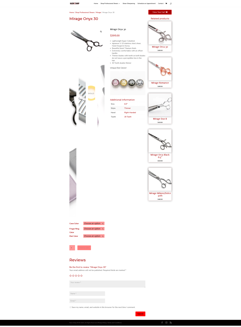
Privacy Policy (102, 323)
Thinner (127, 108)
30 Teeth (127, 117)
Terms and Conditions (115, 323)
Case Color (74, 223)
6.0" (125, 104)
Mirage (98, 12)
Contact (160, 4)
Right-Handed (130, 112)
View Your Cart (159, 12)
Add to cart (84, 247)
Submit (140, 314)
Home (96, 4)
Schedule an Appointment (147, 4)
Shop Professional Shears (109, 4)
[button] (101, 31)
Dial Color (73, 236)
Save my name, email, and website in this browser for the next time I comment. (103, 307)
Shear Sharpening (129, 4)
